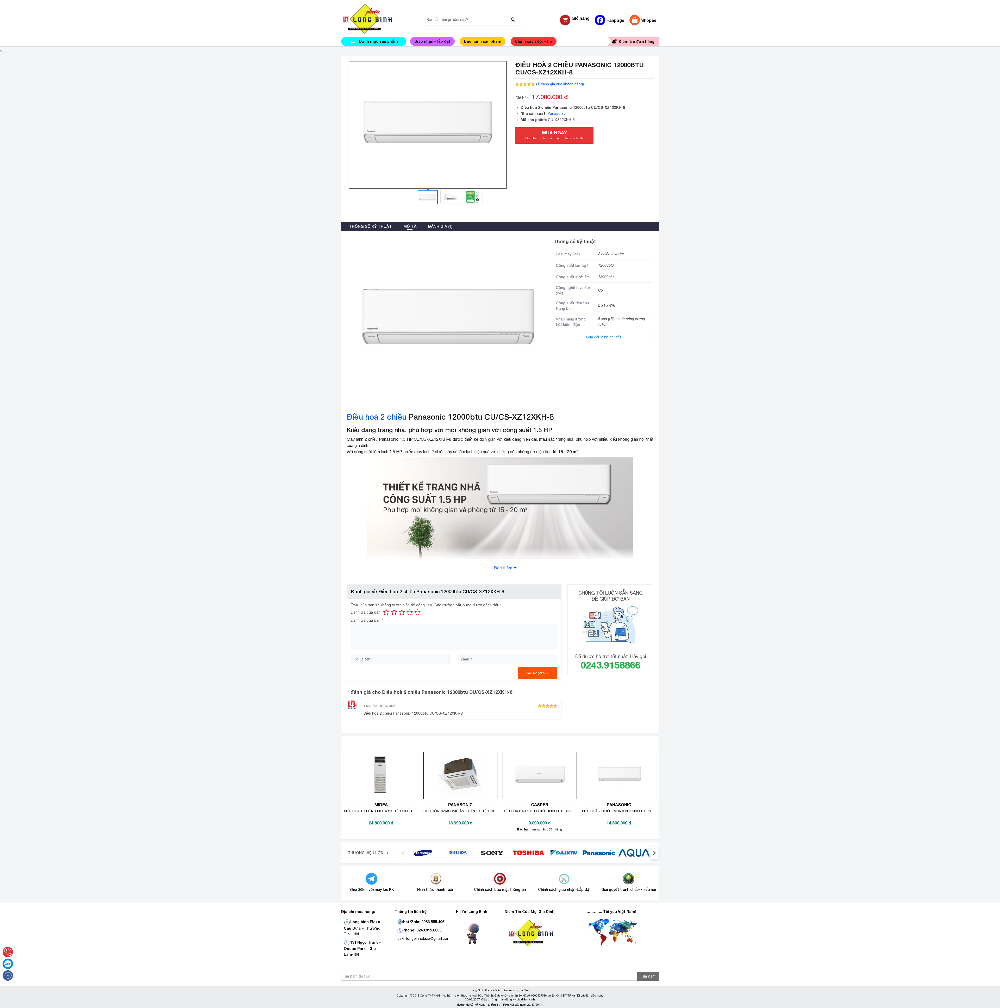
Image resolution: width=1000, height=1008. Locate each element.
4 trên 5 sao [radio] (410, 612)
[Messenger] (8, 975)
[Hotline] (8, 952)
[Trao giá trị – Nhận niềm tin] (373, 18)
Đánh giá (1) (440, 226)
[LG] (458, 853)
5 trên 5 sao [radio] (417, 612)
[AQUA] (634, 853)
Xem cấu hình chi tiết (603, 337)
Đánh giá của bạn (365, 612)
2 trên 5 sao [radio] (394, 612)
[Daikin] (563, 853)
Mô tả (409, 226)
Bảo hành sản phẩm (482, 41)
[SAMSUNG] (423, 853)
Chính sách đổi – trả (533, 41)
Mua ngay (554, 135)
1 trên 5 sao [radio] (386, 612)
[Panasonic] (599, 853)
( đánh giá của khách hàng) (560, 84)
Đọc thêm (503, 567)
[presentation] (403, 852)
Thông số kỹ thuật (370, 226)
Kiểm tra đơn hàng (636, 41)
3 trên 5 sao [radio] (402, 612)
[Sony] (493, 853)
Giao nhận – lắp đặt (432, 41)
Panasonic (557, 113)
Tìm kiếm (648, 976)
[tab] (370, 226)
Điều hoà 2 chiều (377, 416)
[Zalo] (8, 964)
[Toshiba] (528, 853)
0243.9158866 (610, 665)
